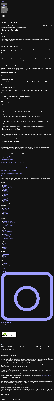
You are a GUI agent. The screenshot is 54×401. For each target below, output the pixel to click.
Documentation (6, 257)
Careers (5, 247)
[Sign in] (1, 14)
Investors (5, 246)
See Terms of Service (46, 375)
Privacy (5, 263)
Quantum (3, 7)
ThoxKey (5, 191)
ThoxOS (5, 185)
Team (4, 244)
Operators (5, 213)
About (4, 243)
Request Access (6, 216)
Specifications (6, 201)
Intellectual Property (7, 267)
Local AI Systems (7, 186)
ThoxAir (5, 195)
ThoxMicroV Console (8, 238)
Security (5, 209)
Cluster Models (6, 236)
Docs (4, 214)
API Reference (6, 235)
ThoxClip (5, 192)
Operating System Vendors (9, 224)
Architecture (6, 208)
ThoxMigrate (6, 198)
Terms (4, 264)
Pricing (5, 199)
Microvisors (6, 210)
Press (4, 248)
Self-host (5, 212)
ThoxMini (5, 194)
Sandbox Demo (6, 230)
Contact (5, 255)
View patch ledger (5, 157)
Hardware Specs (7, 234)
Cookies (5, 268)
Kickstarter (5, 200)
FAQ (4, 256)
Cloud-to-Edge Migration (9, 222)
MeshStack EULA (7, 265)
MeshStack (3, 5)
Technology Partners (8, 225)
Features (5, 189)
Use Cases (5, 190)
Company (3, 12)
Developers (3, 10)
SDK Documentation (8, 233)
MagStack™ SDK (7, 231)
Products (3, 4)
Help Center (6, 254)
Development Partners (8, 221)
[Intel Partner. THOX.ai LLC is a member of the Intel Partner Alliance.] (17, 344)
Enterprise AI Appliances (8, 187)
